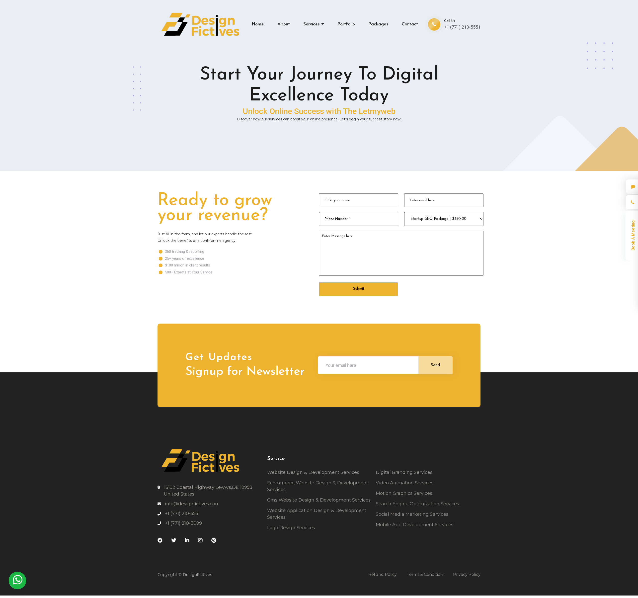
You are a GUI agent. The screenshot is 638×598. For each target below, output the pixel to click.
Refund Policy (382, 575)
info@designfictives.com (192, 504)
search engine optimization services (417, 504)
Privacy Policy (466, 575)
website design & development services (313, 473)
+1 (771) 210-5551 (462, 27)
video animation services (404, 483)
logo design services (291, 528)
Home (258, 24)
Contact (410, 24)
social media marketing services (412, 514)
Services (312, 24)
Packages (378, 24)
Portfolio (346, 24)
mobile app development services (414, 525)
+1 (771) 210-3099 (183, 523)
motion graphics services (404, 494)
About (283, 24)
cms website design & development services (319, 500)
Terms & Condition (425, 575)
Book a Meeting (633, 235)
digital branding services (404, 473)
